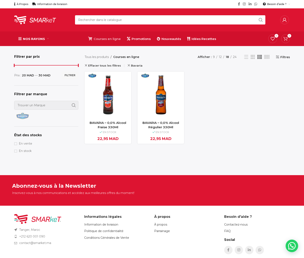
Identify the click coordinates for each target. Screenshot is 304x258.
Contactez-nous (236, 224)
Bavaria (136, 65)
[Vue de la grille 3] (253, 57)
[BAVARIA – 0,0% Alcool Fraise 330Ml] (108, 95)
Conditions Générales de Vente (106, 238)
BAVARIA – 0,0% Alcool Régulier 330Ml (160, 125)
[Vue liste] (246, 57)
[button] (292, 246)
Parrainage (162, 231)
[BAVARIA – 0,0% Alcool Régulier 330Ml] (160, 95)
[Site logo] (35, 20)
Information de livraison (101, 224)
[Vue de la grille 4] (259, 57)
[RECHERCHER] (261, 20)
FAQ (227, 231)
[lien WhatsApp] (255, 4)
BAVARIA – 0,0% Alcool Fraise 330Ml (108, 125)
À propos (160, 224)
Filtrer (70, 75)
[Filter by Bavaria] (29, 116)
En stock (25, 151)
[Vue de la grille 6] (267, 57)
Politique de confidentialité (103, 231)
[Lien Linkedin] (250, 4)
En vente (25, 143)
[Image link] (37, 219)
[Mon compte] (284, 20)
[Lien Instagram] (244, 4)
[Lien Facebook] (239, 4)
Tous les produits (97, 57)
